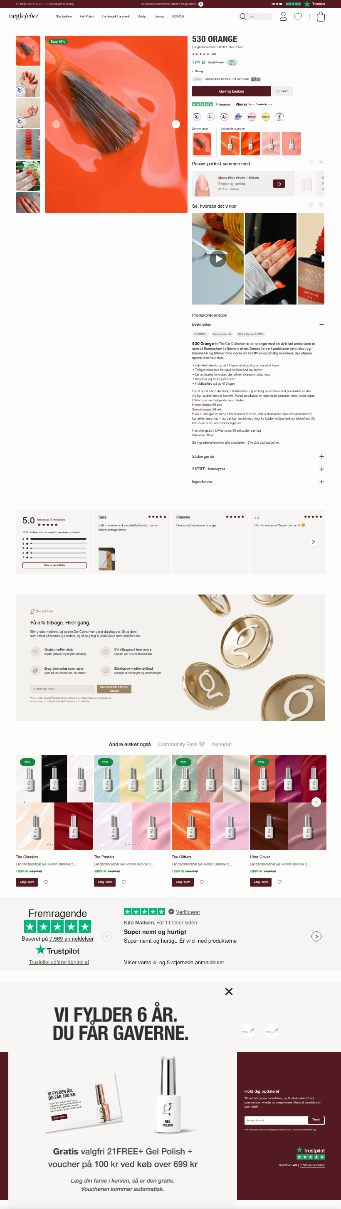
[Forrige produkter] (25, 802)
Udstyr (142, 16)
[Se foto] (107, 559)
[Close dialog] (229, 991)
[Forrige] (311, 162)
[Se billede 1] (28, 51)
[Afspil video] (218, 259)
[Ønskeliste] (298, 16)
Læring (159, 16)
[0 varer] (321, 17)
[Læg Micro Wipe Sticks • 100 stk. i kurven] (279, 183)
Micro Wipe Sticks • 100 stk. (239, 178)
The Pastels (104, 857)
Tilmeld (316, 1119)
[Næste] (321, 162)
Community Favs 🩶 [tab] (181, 744)
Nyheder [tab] (222, 744)
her (239, 423)
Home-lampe (201, 405)
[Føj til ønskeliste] (46, 882)
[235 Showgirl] (230, 143)
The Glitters (182, 857)
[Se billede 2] (28, 82)
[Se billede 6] (28, 207)
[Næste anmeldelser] (313, 542)
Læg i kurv (27, 882)
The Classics (27, 857)
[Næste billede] (176, 124)
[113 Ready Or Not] (250, 143)
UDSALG (178, 16)
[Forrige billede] (56, 124)
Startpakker (64, 16)
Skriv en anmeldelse (54, 565)
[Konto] (283, 16)
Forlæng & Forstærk (116, 16)
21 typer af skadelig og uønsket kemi (253, 365)
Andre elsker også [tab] (130, 744)
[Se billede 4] (28, 144)
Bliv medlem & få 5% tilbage (114, 689)
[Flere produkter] (316, 802)
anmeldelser (312, 1165)
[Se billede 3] (28, 113)
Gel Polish (87, 16)
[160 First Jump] (271, 143)
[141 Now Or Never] (291, 143)
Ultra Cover (260, 857)
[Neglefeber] (24, 16)
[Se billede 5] (28, 176)
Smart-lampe (201, 409)
